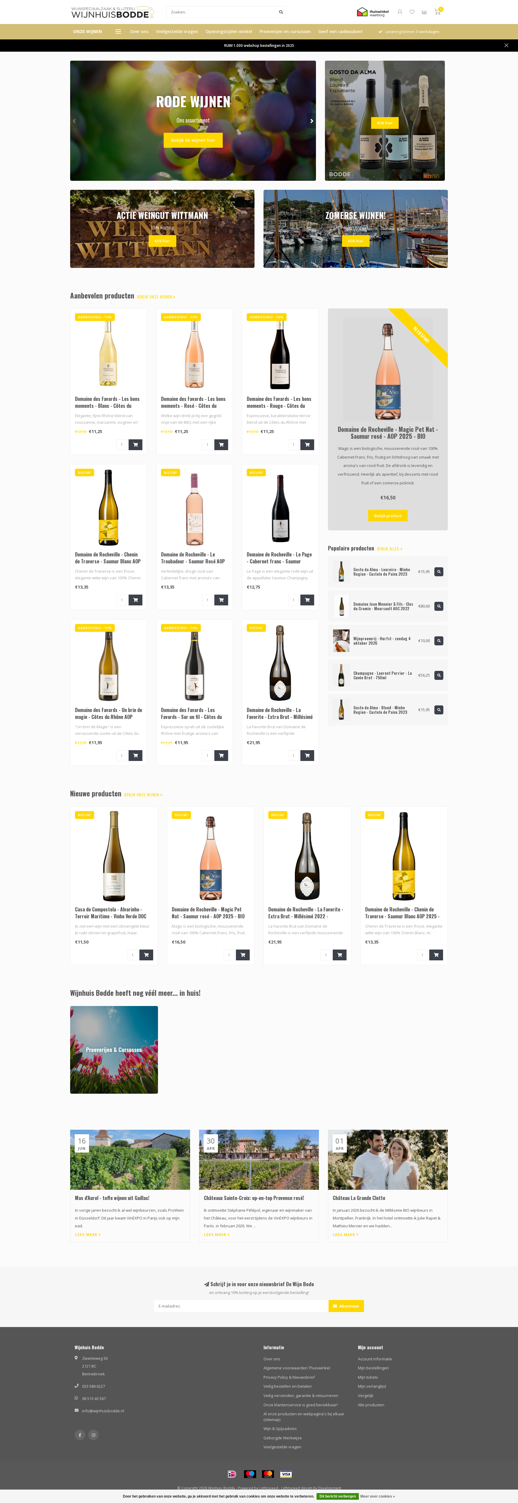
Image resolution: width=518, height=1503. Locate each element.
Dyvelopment (329, 1488)
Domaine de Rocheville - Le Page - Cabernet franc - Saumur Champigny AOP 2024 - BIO (279, 561)
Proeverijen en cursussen (285, 31)
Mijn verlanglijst (372, 1386)
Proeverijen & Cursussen (93, 1008)
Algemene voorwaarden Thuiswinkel (296, 1368)
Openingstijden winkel (229, 31)
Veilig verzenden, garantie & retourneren (300, 1395)
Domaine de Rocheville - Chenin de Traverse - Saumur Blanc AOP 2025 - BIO (108, 561)
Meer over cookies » (377, 1496)
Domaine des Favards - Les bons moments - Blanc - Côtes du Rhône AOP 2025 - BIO (107, 405)
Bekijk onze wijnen (155, 297)
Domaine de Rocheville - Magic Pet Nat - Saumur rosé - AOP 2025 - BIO (388, 433)
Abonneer (348, 1306)
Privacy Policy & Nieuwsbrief (289, 1377)
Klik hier (385, 123)
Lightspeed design (296, 1488)
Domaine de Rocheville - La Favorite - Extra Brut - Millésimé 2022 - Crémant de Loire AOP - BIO (280, 720)
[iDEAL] (232, 1474)
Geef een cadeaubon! (340, 31)
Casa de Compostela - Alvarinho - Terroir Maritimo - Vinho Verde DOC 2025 (110, 916)
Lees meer (87, 1234)
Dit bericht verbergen (338, 1496)
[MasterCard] (267, 1474)
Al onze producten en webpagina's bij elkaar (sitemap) (303, 1416)
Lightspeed (268, 1488)
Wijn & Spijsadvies (280, 1428)
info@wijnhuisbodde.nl (103, 1411)
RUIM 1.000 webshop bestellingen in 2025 (259, 45)
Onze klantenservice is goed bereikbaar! (300, 1405)
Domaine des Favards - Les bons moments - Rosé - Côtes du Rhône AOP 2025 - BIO (193, 405)
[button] (74, 120)
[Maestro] (250, 1474)
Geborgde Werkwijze (282, 1438)
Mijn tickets (368, 1377)
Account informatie (375, 1359)
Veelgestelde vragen (177, 31)
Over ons (139, 31)
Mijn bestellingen (373, 1368)
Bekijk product (388, 515)
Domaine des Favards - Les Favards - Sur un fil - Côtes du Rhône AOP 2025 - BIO (191, 716)
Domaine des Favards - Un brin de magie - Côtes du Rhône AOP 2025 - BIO (108, 716)
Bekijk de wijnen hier (193, 140)
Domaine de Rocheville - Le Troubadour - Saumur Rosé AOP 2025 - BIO (193, 561)
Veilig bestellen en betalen (287, 1386)
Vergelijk (366, 1395)
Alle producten (371, 1405)
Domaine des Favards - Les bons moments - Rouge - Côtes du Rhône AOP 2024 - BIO (279, 405)
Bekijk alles (388, 549)
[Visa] (285, 1474)
